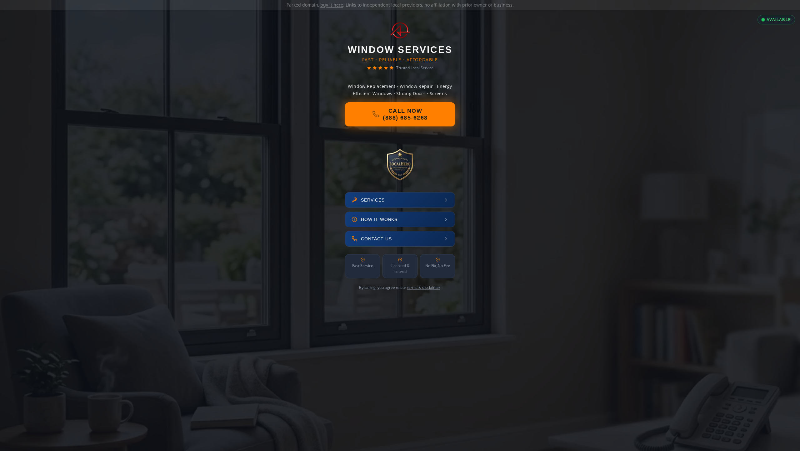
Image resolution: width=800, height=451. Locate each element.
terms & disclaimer (423, 287)
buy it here (331, 5)
